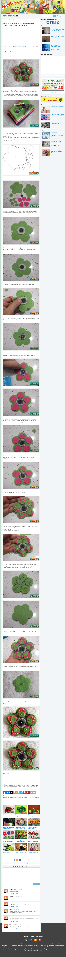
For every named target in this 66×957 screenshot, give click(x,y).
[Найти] (54, 16)
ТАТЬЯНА (11, 902)
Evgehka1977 (12, 889)
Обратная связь (9, 943)
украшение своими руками (27, 54)
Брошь (18, 797)
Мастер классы (32, 943)
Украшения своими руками (10, 797)
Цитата (17, 893)
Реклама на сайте (41, 943)
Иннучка (11, 896)
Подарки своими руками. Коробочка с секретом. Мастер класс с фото (57, 151)
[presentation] (4, 866)
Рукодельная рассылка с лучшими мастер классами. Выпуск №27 (57, 143)
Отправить (36, 883)
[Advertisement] (21, 36)
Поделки (18, 46)
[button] (4, 866)
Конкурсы (17, 943)
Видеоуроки (24, 943)
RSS (59, 943)
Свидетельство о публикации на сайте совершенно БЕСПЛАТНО (57, 134)
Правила (54, 943)
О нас (49, 943)
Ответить (12, 893)
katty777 (6, 46)
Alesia (10, 909)
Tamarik (11, 916)
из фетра (22, 797)
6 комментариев (6, 47)
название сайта (8, 16)
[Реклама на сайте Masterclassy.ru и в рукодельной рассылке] (52, 101)
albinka (10, 924)
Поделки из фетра (24, 46)
